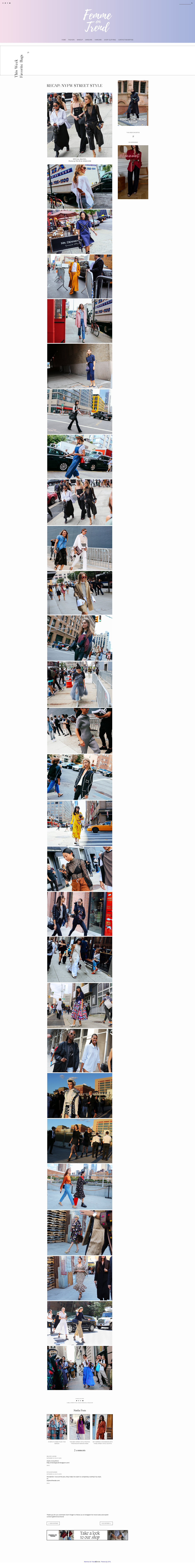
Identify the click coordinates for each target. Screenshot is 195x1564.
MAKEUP (80, 40)
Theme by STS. (106, 1561)
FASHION (71, 40)
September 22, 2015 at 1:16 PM (54, 1458)
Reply (48, 1465)
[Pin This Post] (80, 1400)
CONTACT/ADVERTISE (125, 40)
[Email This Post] (82, 1400)
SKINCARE (88, 40)
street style (74, 1402)
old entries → (106, 1523)
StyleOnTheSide (52, 1472)
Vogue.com (90, 1402)
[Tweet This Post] (76, 1400)
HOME (64, 40)
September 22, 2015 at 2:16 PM (54, 1474)
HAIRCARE (98, 40)
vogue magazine (82, 1402)
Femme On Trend (89, 1561)
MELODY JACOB (51, 1456)
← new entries (53, 1523)
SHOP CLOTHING (110, 40)
